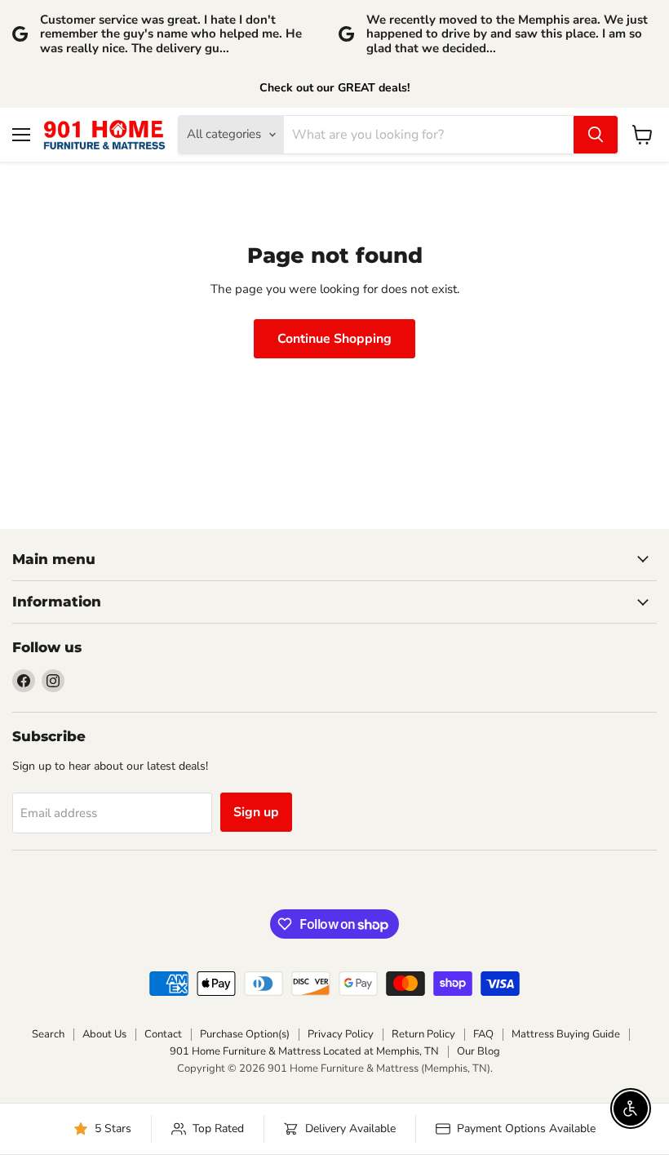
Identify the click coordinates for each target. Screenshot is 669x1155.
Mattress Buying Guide (566, 1034)
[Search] (596, 134)
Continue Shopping (334, 339)
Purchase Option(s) (245, 1034)
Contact (163, 1034)
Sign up (256, 812)
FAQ (483, 1034)
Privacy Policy (341, 1034)
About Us (104, 1034)
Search (48, 1034)
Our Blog (478, 1051)
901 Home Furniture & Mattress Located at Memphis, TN (304, 1051)
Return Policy (423, 1034)
